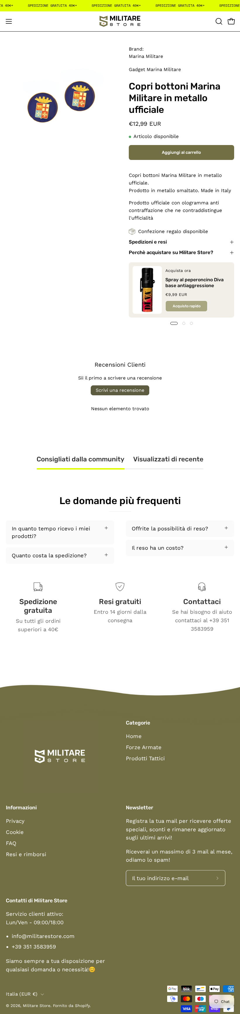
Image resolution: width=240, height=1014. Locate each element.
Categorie (138, 723)
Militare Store (36, 1005)
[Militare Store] (120, 21)
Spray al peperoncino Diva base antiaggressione (194, 282)
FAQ (11, 843)
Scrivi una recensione (120, 390)
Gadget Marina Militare (155, 69)
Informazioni (21, 807)
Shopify (82, 1005)
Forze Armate (144, 747)
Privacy (15, 821)
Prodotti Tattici (145, 758)
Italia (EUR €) (22, 994)
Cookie (15, 832)
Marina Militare (146, 56)
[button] (218, 21)
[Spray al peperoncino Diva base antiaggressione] (147, 290)
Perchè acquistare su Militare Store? (171, 252)
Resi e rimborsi (26, 854)
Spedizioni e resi (148, 242)
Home (134, 736)
